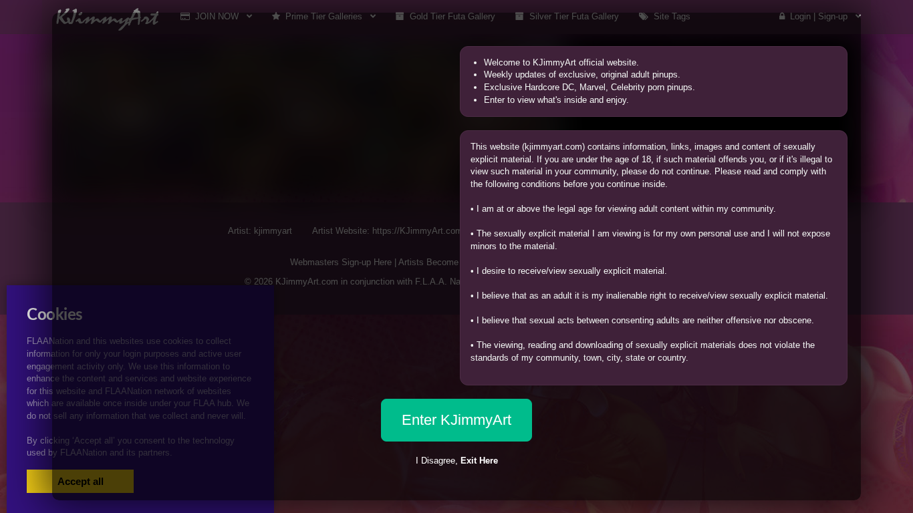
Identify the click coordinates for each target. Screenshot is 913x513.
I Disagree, (457, 461)
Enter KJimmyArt (456, 419)
